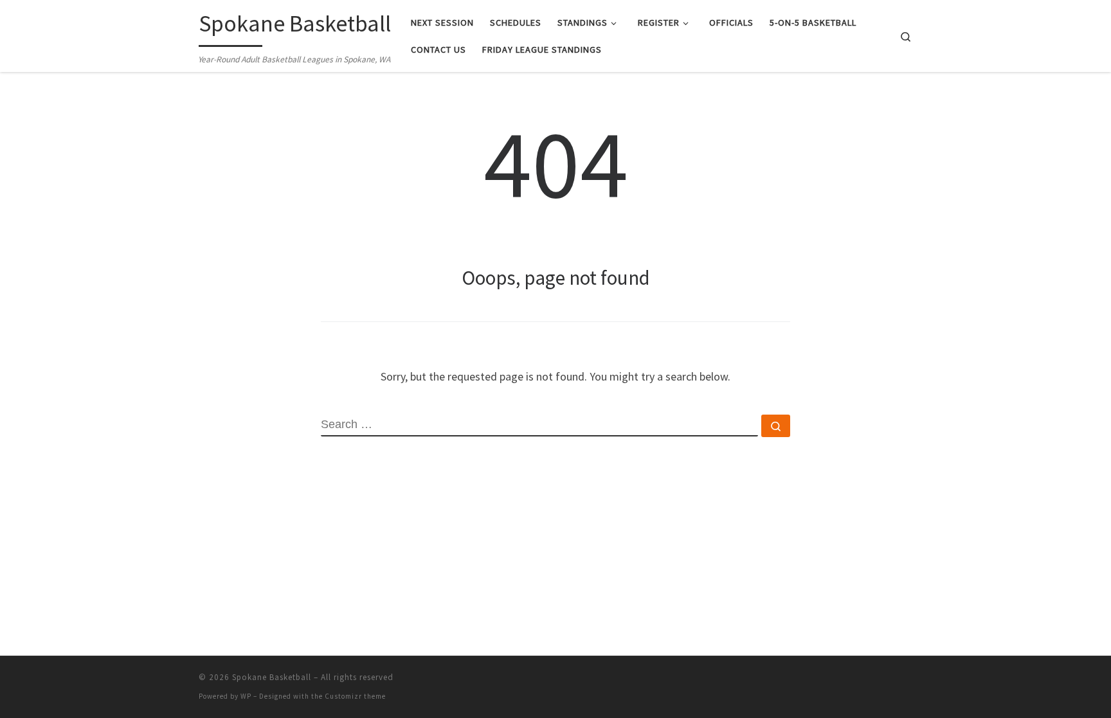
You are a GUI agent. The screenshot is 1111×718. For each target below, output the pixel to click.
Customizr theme (355, 696)
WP (245, 696)
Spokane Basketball (271, 677)
